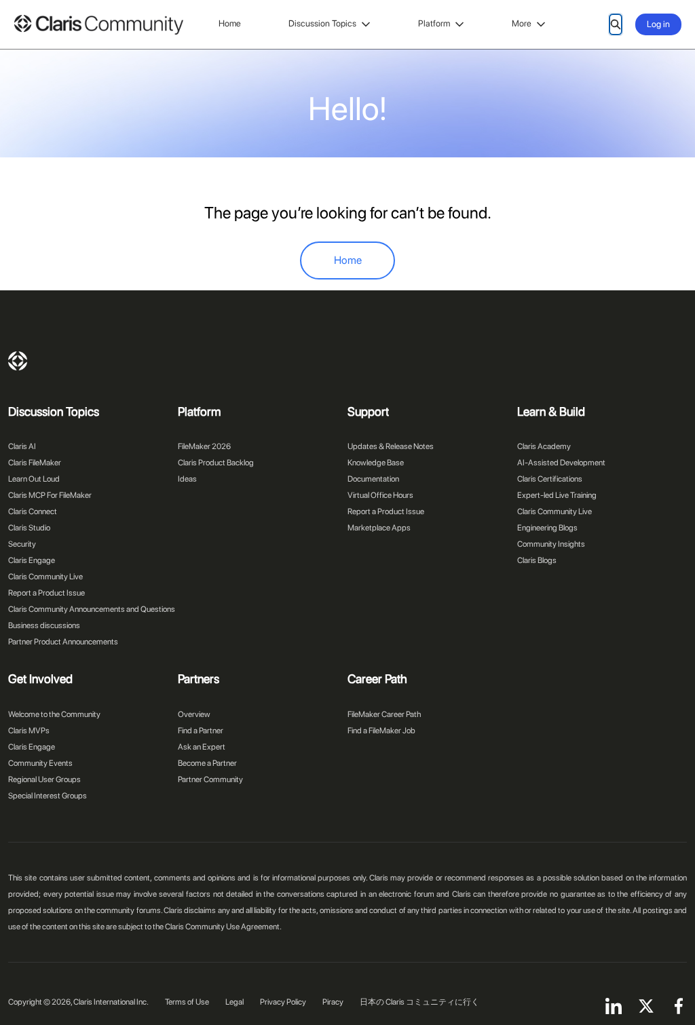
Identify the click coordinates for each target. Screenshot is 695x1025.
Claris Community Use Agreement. (223, 926)
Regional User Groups (44, 779)
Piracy (332, 1002)
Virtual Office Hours (380, 495)
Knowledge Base (376, 462)
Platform (434, 23)
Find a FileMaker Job (381, 730)
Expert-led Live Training (557, 495)
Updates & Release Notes (391, 446)
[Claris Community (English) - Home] (98, 25)
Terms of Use (187, 1002)
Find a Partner (200, 730)
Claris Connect (32, 511)
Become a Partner (207, 763)
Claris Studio (29, 528)
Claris (17, 360)
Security (22, 544)
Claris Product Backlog (216, 462)
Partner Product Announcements (63, 641)
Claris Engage (31, 560)
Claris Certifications (549, 479)
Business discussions (44, 625)
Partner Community (210, 779)
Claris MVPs (29, 730)
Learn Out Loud (34, 479)
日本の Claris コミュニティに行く (419, 1002)
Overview (194, 714)
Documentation (373, 479)
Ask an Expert (201, 747)
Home (230, 23)
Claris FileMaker (34, 462)
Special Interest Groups (47, 795)
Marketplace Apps (379, 528)
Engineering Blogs (547, 528)
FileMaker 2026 (204, 446)
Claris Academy (544, 446)
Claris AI (22, 446)
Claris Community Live (45, 576)
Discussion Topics (322, 23)
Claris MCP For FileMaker (50, 495)
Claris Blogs (537, 560)
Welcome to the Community (54, 714)
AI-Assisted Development (561, 462)
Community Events (40, 763)
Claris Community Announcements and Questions (91, 609)
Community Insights (551, 544)
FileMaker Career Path (384, 714)
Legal (234, 1002)
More (521, 23)
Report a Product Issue (46, 593)
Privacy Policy (283, 1002)
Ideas (187, 479)
